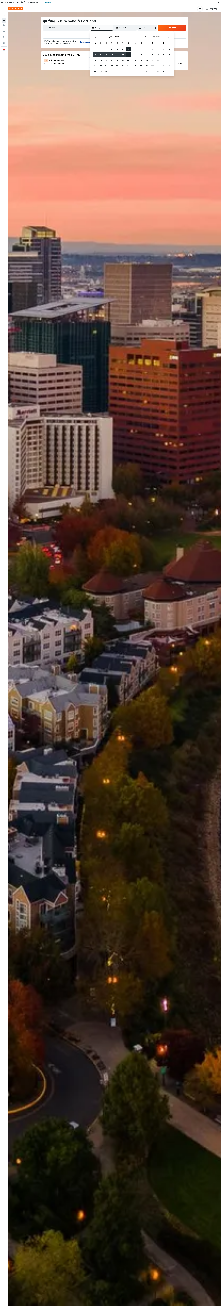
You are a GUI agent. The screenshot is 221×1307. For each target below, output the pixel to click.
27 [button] (128, 65)
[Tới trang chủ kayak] (15, 8)
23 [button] (106, 65)
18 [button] (117, 60)
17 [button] (112, 60)
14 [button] (95, 60)
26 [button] (123, 65)
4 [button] (117, 49)
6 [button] (128, 49)
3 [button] (111, 49)
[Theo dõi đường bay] (4, 36)
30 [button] (106, 71)
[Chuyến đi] (4, 43)
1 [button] (100, 49)
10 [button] (112, 54)
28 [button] (95, 71)
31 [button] (163, 71)
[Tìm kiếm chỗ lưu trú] (4, 20)
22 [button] (101, 65)
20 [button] (128, 60)
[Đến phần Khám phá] (4, 32)
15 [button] (101, 60)
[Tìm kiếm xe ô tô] (4, 25)
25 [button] (117, 65)
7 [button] (95, 54)
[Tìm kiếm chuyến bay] (4, 15)
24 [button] (112, 65)
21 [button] (95, 65)
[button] (218, 2)
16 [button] (106, 60)
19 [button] (123, 60)
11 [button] (117, 54)
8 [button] (100, 54)
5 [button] (122, 49)
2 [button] (106, 49)
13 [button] (128, 54)
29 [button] (101, 71)
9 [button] (106, 54)
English (48, 2)
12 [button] (123, 54)
